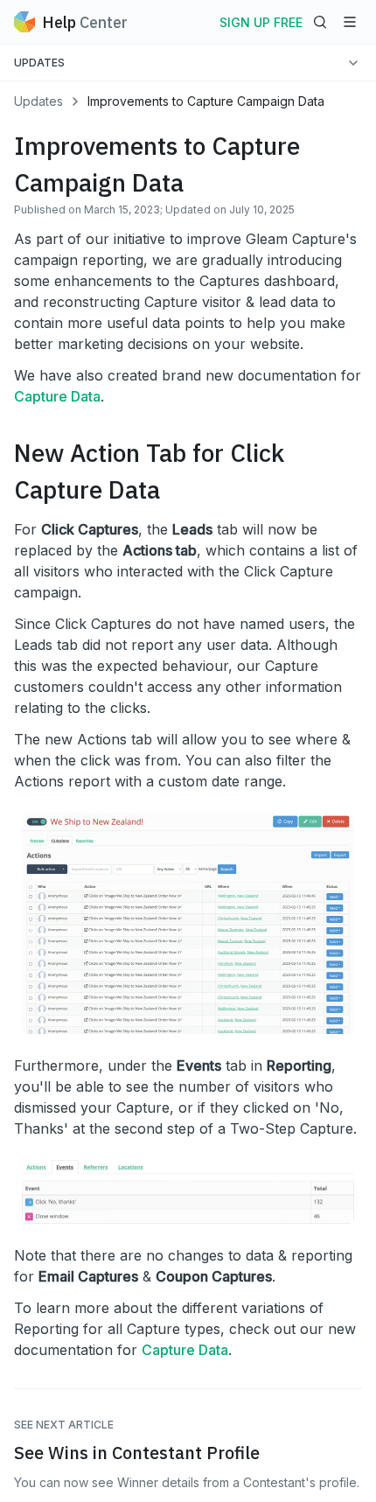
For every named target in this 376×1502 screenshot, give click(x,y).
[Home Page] (24, 21)
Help (85, 22)
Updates (38, 101)
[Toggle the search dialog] (320, 21)
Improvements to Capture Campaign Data (205, 101)
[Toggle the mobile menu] (350, 22)
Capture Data (57, 396)
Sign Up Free (261, 22)
